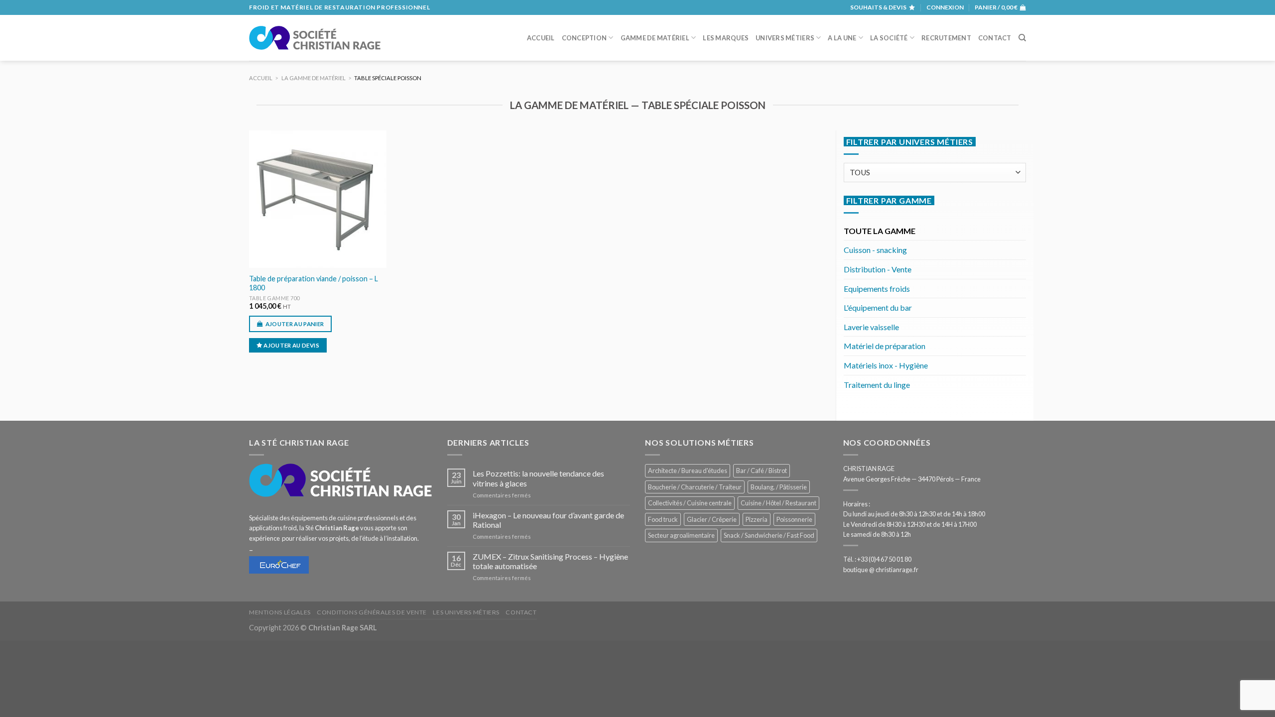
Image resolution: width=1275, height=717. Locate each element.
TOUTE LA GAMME (879, 231)
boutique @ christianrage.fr (880, 570)
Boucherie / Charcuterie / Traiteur (695, 487)
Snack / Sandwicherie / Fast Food (769, 535)
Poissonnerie (794, 519)
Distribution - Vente (877, 269)
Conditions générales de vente (372, 612)
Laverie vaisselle (871, 327)
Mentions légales (280, 612)
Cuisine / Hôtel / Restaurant (778, 503)
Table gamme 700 (274, 298)
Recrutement (946, 38)
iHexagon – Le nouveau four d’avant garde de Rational (548, 519)
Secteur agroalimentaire (681, 535)
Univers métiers (785, 38)
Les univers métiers (466, 612)
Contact (995, 38)
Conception (584, 38)
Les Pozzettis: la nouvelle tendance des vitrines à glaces (538, 478)
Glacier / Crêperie (712, 519)
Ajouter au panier (294, 324)
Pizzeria (756, 519)
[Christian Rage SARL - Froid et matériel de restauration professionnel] (315, 38)
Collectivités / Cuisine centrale (690, 503)
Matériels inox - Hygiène (886, 365)
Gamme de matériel (655, 38)
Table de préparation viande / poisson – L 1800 (313, 283)
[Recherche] (1022, 37)
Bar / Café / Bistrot (761, 471)
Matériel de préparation (884, 346)
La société (889, 38)
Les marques (726, 38)
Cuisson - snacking (875, 249)
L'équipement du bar (878, 307)
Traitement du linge (877, 384)
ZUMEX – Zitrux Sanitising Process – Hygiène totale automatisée (550, 561)
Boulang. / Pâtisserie (779, 487)
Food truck (663, 519)
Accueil (541, 38)
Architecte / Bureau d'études (687, 471)
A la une (842, 38)
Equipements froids (877, 288)
